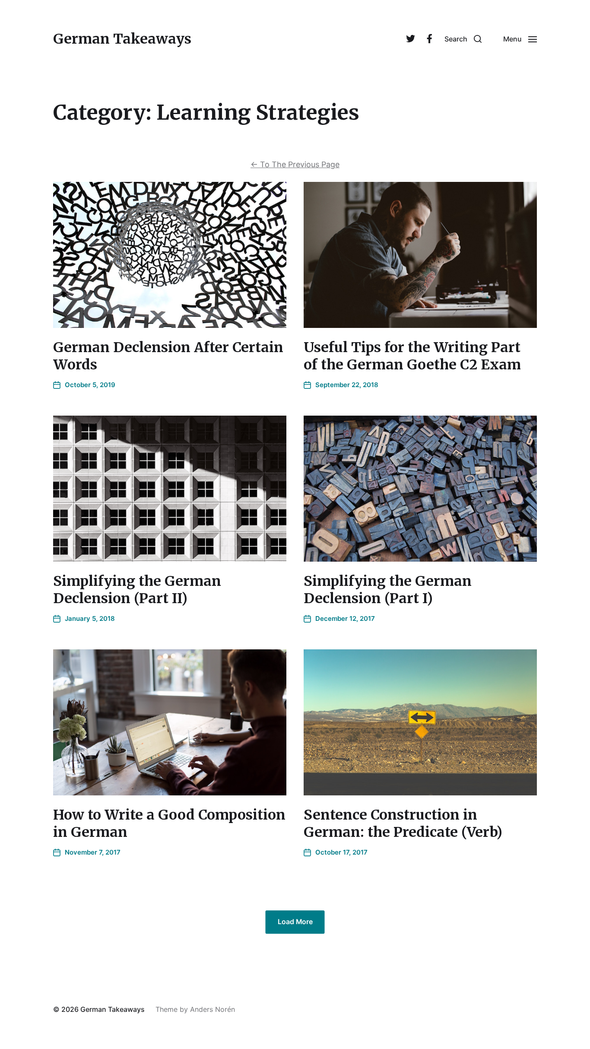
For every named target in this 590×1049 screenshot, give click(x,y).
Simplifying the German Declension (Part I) (388, 589)
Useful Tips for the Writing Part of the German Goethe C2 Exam (412, 356)
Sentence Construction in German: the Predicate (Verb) (403, 823)
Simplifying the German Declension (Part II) (137, 589)
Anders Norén (212, 1009)
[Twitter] (410, 39)
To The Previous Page (295, 164)
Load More (295, 922)
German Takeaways (122, 39)
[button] (463, 38)
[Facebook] (429, 39)
